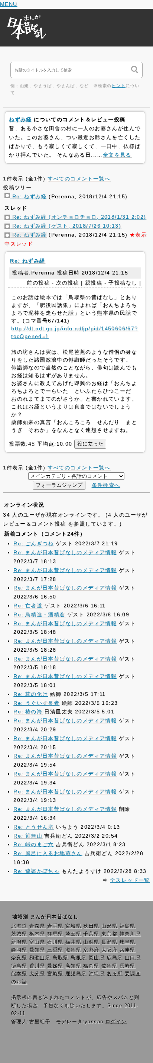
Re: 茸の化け (30, 694)
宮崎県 (55, 973)
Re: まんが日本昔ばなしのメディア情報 (65, 552)
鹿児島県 (76, 973)
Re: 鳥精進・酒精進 (39, 614)
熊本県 (19, 973)
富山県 (37, 942)
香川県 (37, 966)
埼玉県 (73, 934)
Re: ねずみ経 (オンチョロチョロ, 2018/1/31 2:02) (78, 217)
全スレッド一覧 (130, 880)
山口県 (133, 957)
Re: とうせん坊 (33, 827)
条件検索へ (106, 485)
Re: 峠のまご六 (33, 844)
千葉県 (91, 934)
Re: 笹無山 (27, 836)
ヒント (119, 85)
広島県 (115, 957)
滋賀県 (73, 950)
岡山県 (97, 957)
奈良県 (19, 957)
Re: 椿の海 (27, 711)
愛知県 (37, 950)
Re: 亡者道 (27, 605)
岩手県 (55, 926)
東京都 (109, 934)
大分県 (37, 973)
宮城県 (73, 926)
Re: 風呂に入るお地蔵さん (47, 853)
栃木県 (37, 934)
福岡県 (91, 966)
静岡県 (19, 950)
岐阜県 (128, 942)
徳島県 (19, 966)
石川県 (55, 942)
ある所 (115, 973)
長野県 (109, 942)
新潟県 (19, 942)
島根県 (79, 957)
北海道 (19, 926)
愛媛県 (55, 966)
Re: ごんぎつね (33, 543)
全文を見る (117, 155)
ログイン (116, 1021)
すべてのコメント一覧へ (79, 179)
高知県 (73, 966)
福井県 (73, 942)
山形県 (109, 926)
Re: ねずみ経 (28, 196)
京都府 (91, 950)
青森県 (37, 926)
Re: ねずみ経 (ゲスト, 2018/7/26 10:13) (65, 226)
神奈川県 (130, 934)
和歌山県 (40, 957)
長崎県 (128, 966)
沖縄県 (97, 973)
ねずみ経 (20, 119)
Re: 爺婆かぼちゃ (36, 871)
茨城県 (19, 934)
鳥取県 (61, 957)
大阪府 (109, 950)
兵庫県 (128, 950)
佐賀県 (109, 966)
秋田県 (91, 926)
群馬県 (55, 934)
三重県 (55, 950)
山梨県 (91, 942)
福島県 (128, 926)
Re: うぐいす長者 (36, 703)
